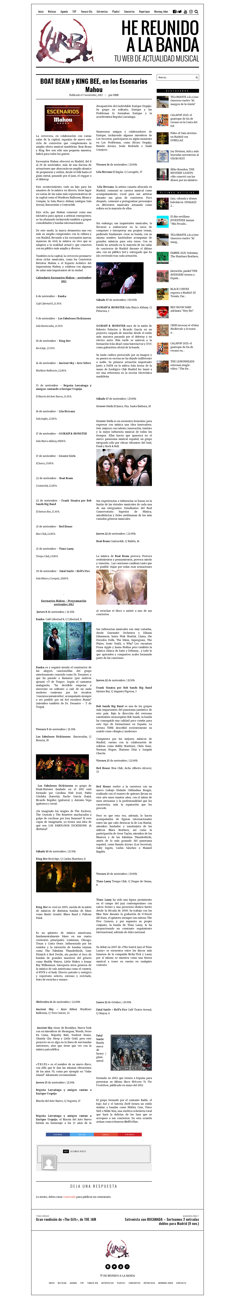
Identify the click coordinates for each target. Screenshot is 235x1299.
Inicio (52, 1283)
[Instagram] (191, 11)
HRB (115, 95)
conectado (69, 1196)
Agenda (73, 1283)
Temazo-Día (92, 1283)
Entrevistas (107, 1283)
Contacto (181, 1283)
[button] (196, 77)
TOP (82, 1283)
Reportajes (149, 1283)
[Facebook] (174, 11)
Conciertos (135, 1283)
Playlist (121, 1283)
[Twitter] (180, 11)
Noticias (62, 1283)
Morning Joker (165, 1283)
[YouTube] (185, 11)
